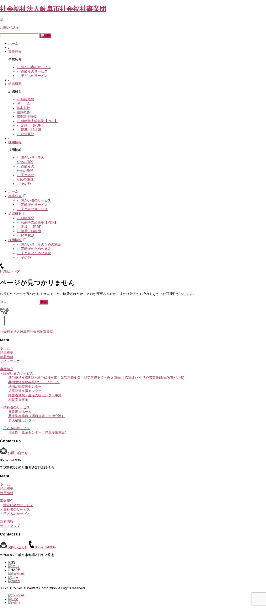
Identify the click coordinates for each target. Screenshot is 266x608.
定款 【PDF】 (30, 125)
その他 (24, 183)
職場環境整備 (27, 116)
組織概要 (15, 84)
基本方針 (23, 108)
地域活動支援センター (25, 386)
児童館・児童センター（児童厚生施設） (38, 432)
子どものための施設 (34, 253)
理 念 (23, 103)
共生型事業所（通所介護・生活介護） (36, 416)
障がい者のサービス (34, 67)
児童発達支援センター (25, 391)
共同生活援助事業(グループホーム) (34, 382)
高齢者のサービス (32, 71)
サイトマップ (10, 361)
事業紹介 (15, 51)
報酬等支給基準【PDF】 (37, 121)
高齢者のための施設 (34, 249)
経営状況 (25, 134)
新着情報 (6, 357)
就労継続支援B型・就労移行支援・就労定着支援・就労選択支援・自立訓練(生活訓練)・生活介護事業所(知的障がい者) (96, 378)
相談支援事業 (18, 399)
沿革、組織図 (29, 129)
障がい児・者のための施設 (39, 244)
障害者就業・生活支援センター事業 (35, 395)
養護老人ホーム (20, 411)
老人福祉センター (21, 420)
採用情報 (15, 142)
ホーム (13, 43)
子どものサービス (32, 75)
